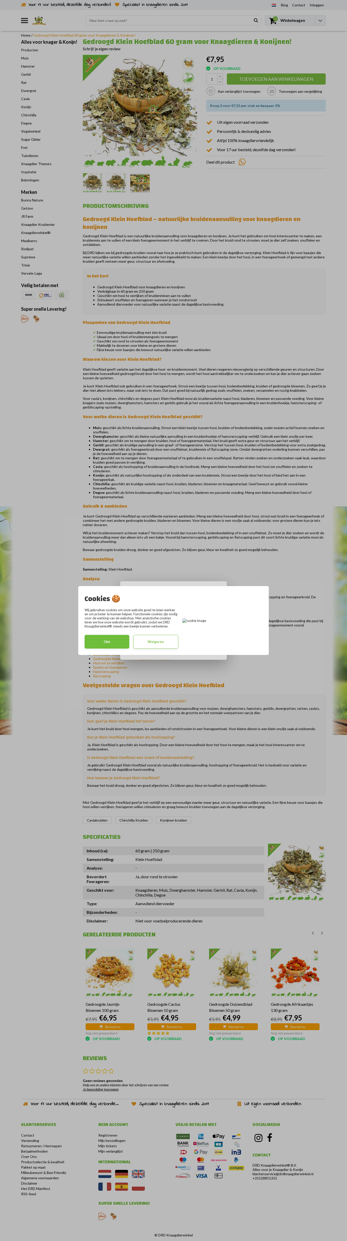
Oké (107, 642)
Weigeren (156, 642)
